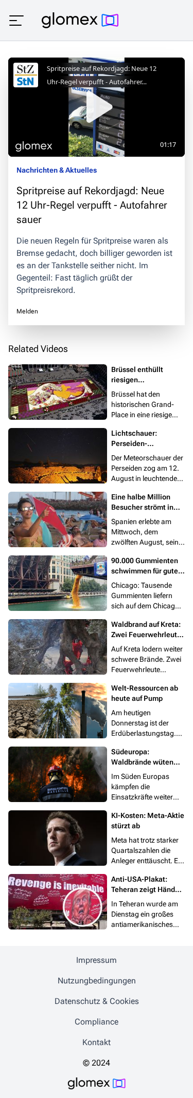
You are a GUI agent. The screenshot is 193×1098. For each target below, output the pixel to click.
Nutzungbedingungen (97, 980)
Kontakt (96, 1042)
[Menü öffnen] (16, 20)
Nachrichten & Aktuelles (56, 170)
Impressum (96, 960)
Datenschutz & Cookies (97, 1001)
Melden (27, 311)
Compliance (96, 1022)
